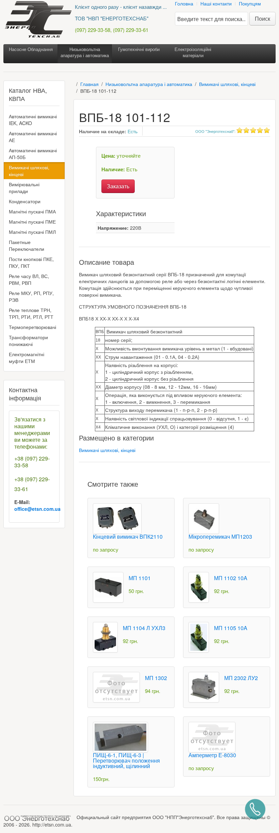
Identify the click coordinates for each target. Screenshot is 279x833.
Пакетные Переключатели (26, 245)
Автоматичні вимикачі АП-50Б (33, 153)
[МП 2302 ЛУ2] (203, 686)
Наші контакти (216, 3)
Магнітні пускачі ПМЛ (32, 231)
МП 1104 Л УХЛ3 (144, 628)
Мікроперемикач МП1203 (220, 536)
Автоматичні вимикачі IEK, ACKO (33, 119)
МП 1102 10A (230, 578)
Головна (184, 3)
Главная (89, 84)
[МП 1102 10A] (198, 586)
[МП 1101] (108, 586)
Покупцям (250, 3)
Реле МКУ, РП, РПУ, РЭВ (31, 296)
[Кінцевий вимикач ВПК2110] (117, 518)
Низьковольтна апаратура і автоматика (85, 52)
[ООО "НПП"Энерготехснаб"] (39, 817)
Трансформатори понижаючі (28, 340)
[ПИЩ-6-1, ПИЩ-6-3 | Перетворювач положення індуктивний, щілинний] (120, 736)
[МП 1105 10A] (198, 636)
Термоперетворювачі (32, 327)
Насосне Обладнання (31, 49)
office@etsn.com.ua (37, 508)
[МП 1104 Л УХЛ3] (105, 636)
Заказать (118, 186)
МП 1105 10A (230, 628)
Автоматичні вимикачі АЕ (33, 136)
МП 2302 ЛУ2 (241, 678)
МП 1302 (156, 678)
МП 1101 (140, 578)
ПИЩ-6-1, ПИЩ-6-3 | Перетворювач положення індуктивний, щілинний (126, 760)
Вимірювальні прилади (24, 187)
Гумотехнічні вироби (139, 49)
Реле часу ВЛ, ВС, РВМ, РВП (29, 279)
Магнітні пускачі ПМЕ (32, 221)
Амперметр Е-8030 (212, 755)
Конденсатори (24, 201)
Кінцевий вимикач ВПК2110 (128, 536)
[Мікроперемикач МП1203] (203, 518)
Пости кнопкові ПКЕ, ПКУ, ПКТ (31, 262)
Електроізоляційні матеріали (193, 52)
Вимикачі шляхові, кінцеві (227, 84)
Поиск (262, 18)
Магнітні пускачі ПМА (32, 211)
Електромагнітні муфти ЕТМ (26, 357)
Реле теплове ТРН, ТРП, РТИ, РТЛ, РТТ (31, 313)
